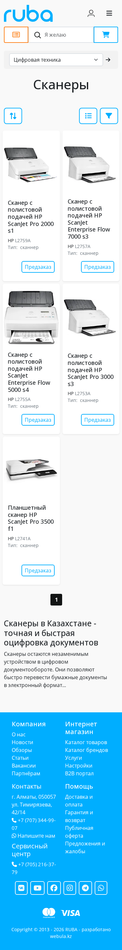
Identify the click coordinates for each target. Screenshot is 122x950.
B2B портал (79, 773)
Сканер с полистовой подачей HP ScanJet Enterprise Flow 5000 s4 (29, 372)
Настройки (78, 765)
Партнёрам (26, 773)
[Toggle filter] (88, 116)
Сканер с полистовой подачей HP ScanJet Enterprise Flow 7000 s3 (89, 218)
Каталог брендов (86, 750)
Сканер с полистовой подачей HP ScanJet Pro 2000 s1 (31, 216)
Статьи (20, 757)
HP (11, 240)
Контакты (26, 786)
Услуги (73, 757)
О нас (19, 734)
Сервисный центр (30, 850)
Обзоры (22, 750)
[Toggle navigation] (109, 13)
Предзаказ (38, 266)
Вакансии (24, 765)
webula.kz (61, 936)
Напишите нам (35, 835)
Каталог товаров (86, 742)
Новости (22, 742)
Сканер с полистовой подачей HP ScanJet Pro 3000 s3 (91, 369)
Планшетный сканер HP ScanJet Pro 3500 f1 (31, 518)
